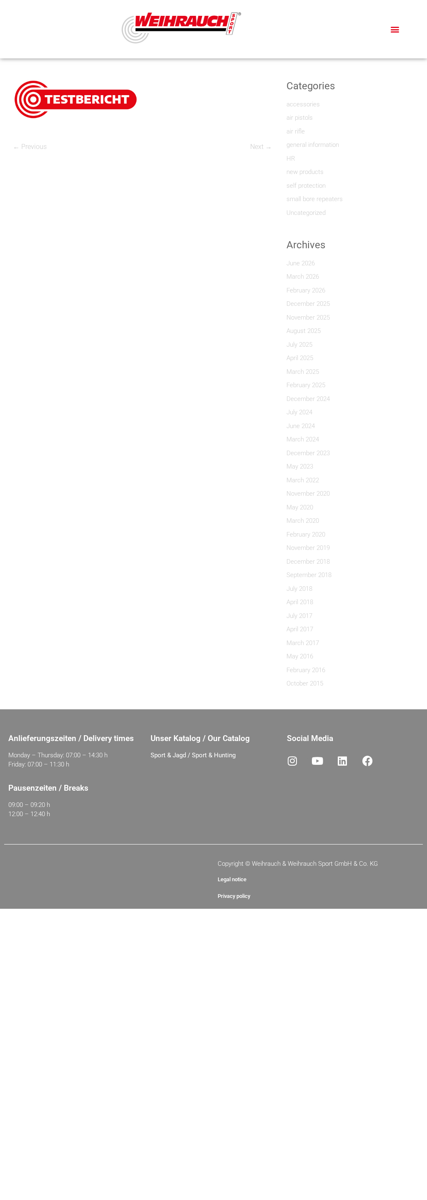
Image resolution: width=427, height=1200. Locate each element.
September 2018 (309, 575)
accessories (303, 104)
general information (312, 145)
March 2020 (302, 520)
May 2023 (299, 466)
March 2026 (302, 276)
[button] (395, 29)
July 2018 (299, 588)
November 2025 (308, 317)
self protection (306, 185)
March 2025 (302, 372)
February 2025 (305, 385)
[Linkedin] (342, 761)
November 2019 (308, 548)
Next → (261, 147)
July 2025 (299, 344)
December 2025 (308, 304)
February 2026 (305, 290)
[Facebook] (367, 761)
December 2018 (308, 561)
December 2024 (308, 399)
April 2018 (299, 602)
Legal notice (232, 879)
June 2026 (300, 263)
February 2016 (305, 670)
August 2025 (303, 331)
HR (290, 158)
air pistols (299, 117)
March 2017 (302, 643)
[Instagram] (292, 761)
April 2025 (299, 358)
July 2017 (299, 616)
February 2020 (305, 534)
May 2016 (299, 656)
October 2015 (304, 683)
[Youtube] (317, 761)
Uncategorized (306, 213)
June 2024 (300, 426)
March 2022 (302, 480)
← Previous (30, 147)
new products (305, 172)
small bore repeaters (314, 199)
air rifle (295, 131)
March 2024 (302, 439)
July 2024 (299, 412)
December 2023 (308, 453)
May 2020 (299, 507)
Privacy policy (234, 896)
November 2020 (308, 493)
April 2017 (299, 629)
